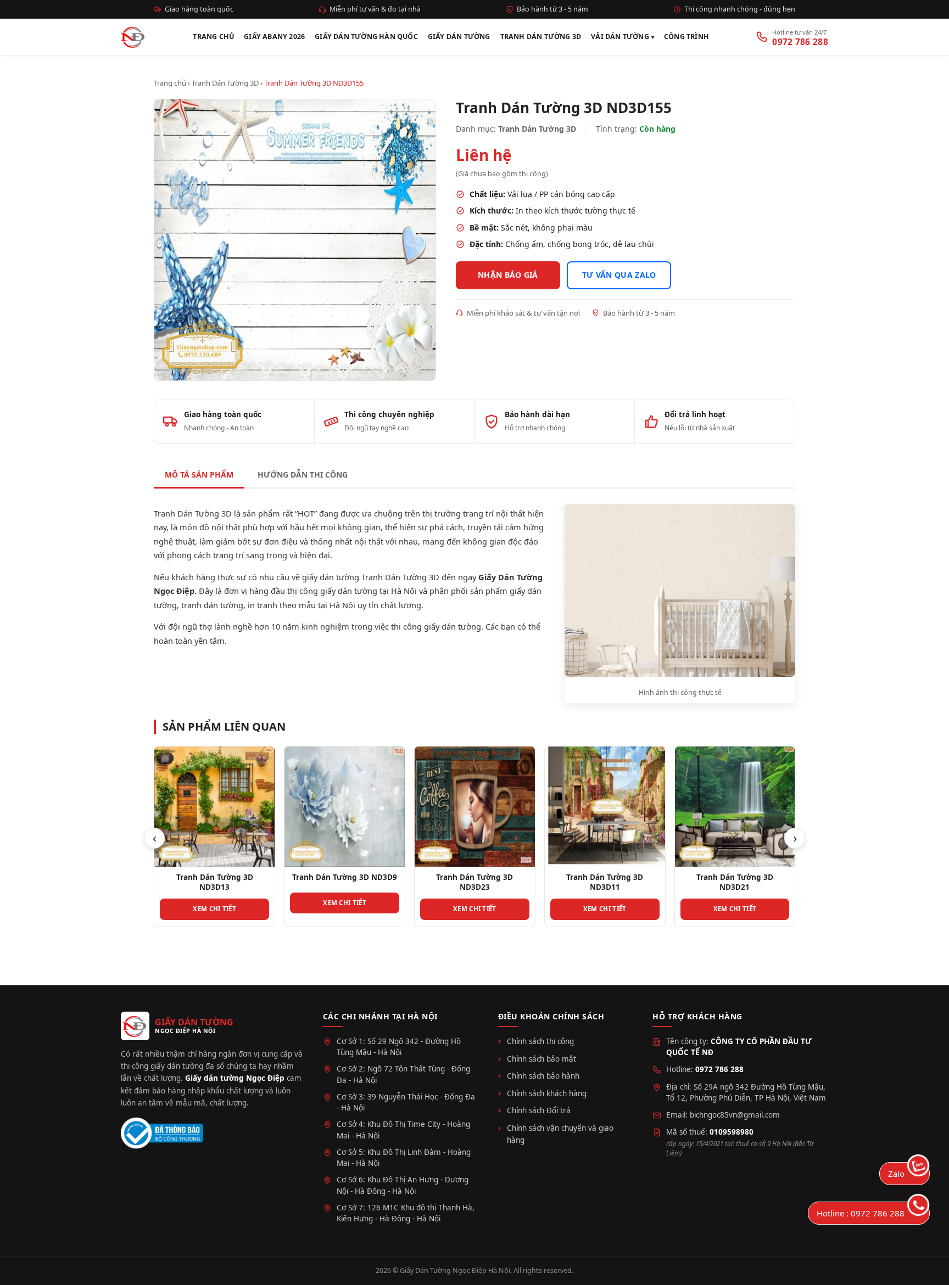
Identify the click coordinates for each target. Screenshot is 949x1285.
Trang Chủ (213, 36)
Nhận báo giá (508, 275)
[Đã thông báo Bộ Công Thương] (162, 1133)
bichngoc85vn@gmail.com (735, 1115)
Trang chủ (170, 83)
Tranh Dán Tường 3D (541, 36)
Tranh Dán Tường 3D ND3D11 (604, 882)
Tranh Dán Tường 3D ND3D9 (344, 877)
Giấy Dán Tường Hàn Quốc (366, 36)
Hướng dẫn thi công (303, 474)
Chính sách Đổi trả (539, 1110)
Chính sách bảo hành (543, 1076)
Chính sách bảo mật (541, 1059)
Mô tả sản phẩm (199, 474)
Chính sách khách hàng (547, 1093)
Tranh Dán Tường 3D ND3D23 (474, 882)
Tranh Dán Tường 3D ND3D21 (734, 882)
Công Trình (686, 36)
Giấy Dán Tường (459, 36)
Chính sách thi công (540, 1041)
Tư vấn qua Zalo (619, 275)
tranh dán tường (212, 604)
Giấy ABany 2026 (274, 36)
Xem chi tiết (214, 909)
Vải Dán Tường (620, 36)
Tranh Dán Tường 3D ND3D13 (214, 882)
